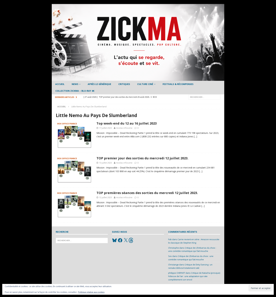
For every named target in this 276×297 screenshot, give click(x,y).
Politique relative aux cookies (91, 292)
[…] (195, 136)
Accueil (60, 84)
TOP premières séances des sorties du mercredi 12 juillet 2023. (147, 193)
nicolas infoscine (124, 127)
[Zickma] (138, 78)
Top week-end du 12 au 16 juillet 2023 (126, 123)
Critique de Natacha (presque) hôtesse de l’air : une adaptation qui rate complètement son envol (194, 276)
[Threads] (131, 240)
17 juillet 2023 (105, 127)
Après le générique (99, 84)
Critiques (124, 84)
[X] (125, 240)
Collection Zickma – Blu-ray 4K (74, 90)
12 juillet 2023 (105, 197)
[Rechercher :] (204, 96)
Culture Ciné (145, 84)
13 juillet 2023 (105, 162)
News (75, 84)
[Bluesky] (114, 240)
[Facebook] (120, 240)
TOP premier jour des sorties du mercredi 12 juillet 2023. (142, 158)
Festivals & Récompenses (178, 84)
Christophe (173, 247)
